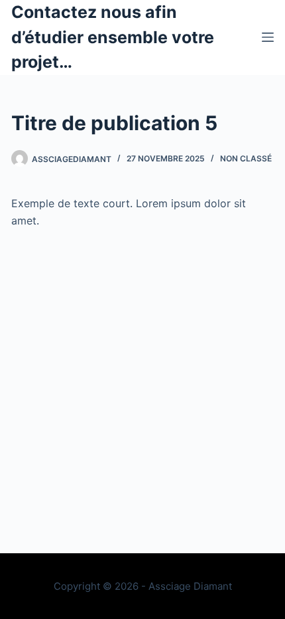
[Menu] (268, 37)
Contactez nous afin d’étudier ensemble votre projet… (112, 37)
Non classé (246, 158)
